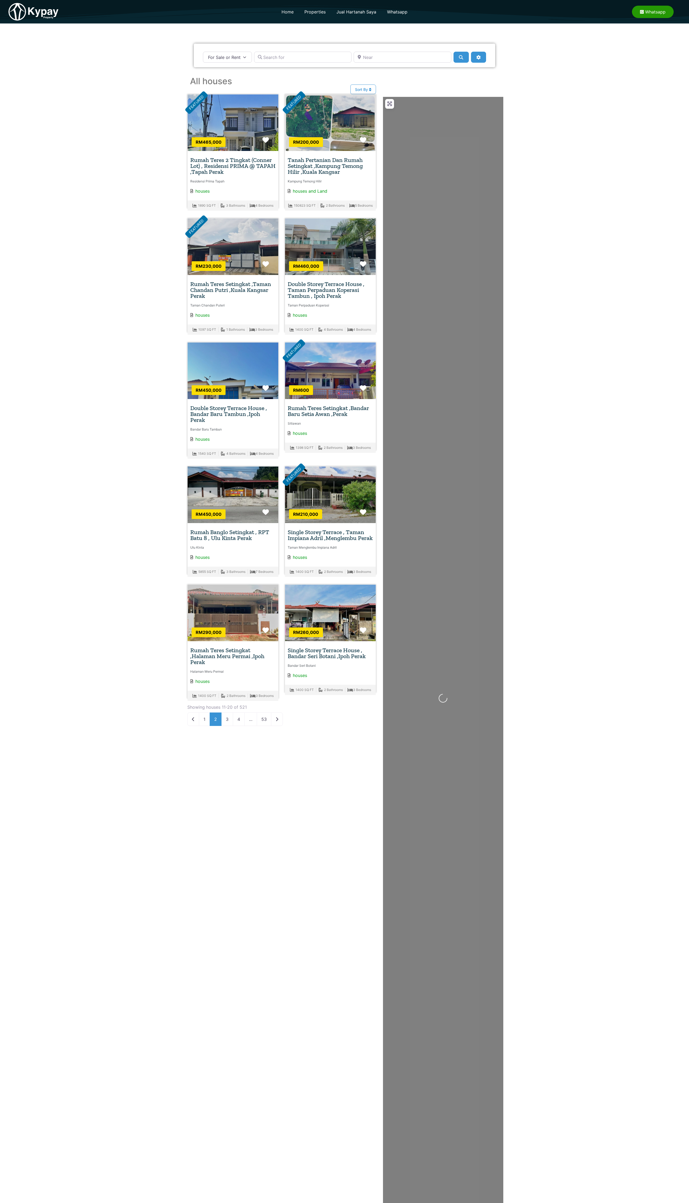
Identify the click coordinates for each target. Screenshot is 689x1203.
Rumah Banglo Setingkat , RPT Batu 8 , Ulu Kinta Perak (229, 535)
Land (322, 191)
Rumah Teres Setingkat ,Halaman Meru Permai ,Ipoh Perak (227, 656)
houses (202, 191)
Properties (315, 12)
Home (288, 12)
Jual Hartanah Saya (356, 12)
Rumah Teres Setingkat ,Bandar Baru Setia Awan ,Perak (328, 411)
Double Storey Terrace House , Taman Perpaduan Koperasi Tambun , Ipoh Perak (326, 289)
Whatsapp (397, 12)
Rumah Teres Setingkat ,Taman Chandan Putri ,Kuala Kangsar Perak (230, 289)
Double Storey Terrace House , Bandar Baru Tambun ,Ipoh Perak (228, 414)
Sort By (362, 89)
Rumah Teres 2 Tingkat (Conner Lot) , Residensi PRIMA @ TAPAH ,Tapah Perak (233, 165)
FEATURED (196, 102)
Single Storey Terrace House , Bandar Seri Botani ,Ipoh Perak (327, 653)
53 (264, 719)
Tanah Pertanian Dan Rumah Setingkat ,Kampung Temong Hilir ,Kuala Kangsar (325, 165)
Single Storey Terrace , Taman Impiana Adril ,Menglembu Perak (330, 535)
